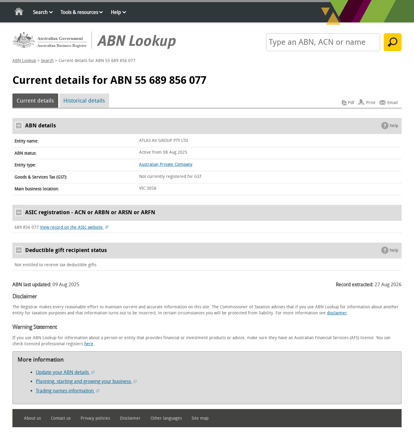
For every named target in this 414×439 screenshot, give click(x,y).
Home (19, 12)
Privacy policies (95, 418)
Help (116, 12)
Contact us (61, 418)
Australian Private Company (165, 164)
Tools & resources (79, 12)
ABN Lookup (24, 60)
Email (392, 102)
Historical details (84, 100)
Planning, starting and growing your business (84, 381)
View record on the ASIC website (72, 227)
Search (40, 12)
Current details (35, 100)
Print (371, 102)
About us (32, 418)
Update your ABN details (63, 372)
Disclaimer (130, 418)
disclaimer (337, 313)
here (88, 343)
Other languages (166, 418)
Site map (200, 418)
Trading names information (65, 391)
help (394, 125)
